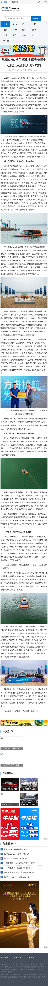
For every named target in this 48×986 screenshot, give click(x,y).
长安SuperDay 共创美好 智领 (16, 849)
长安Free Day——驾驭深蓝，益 (17, 877)
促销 (24, 30)
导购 (5, 30)
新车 (24, 24)
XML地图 (30, 957)
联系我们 (17, 957)
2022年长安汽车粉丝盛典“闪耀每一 (18, 868)
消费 (34, 30)
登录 (38, 2)
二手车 (6, 41)
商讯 (15, 35)
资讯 (15, 24)
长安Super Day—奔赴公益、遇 (16, 854)
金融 (24, 35)
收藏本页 (15, 2)
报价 (34, 35)
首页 (5, 24)
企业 (5, 35)
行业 (34, 24)
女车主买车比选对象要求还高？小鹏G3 (19, 863)
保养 (15, 30)
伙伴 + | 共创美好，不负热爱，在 (17, 859)
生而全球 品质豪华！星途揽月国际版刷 (19, 872)
